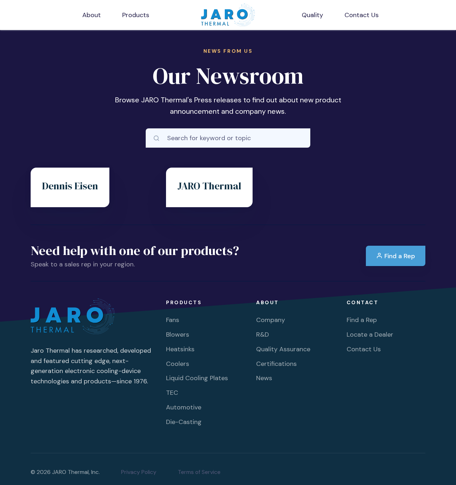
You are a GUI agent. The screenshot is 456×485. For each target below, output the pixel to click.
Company (270, 320)
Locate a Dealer (370, 334)
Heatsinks (180, 349)
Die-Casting (184, 422)
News (264, 378)
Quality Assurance (283, 349)
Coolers (177, 363)
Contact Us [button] (361, 15)
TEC (172, 392)
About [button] (91, 15)
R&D (262, 334)
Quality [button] (312, 15)
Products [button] (135, 15)
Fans (172, 320)
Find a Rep (399, 256)
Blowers (177, 334)
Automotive (183, 407)
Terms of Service (199, 472)
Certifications (276, 363)
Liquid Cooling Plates (197, 378)
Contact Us (364, 349)
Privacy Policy (138, 472)
